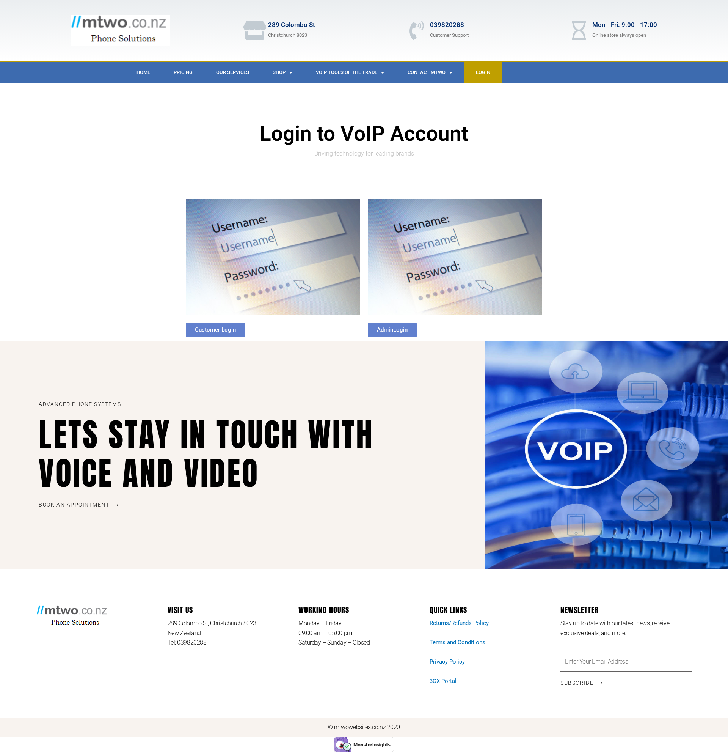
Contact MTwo (427, 72)
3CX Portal (443, 681)
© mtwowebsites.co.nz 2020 (364, 727)
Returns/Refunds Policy (459, 623)
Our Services (232, 72)
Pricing (183, 72)
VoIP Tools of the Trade (346, 72)
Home (143, 72)
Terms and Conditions (457, 642)
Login (483, 72)
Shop (279, 72)
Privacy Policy (447, 661)
